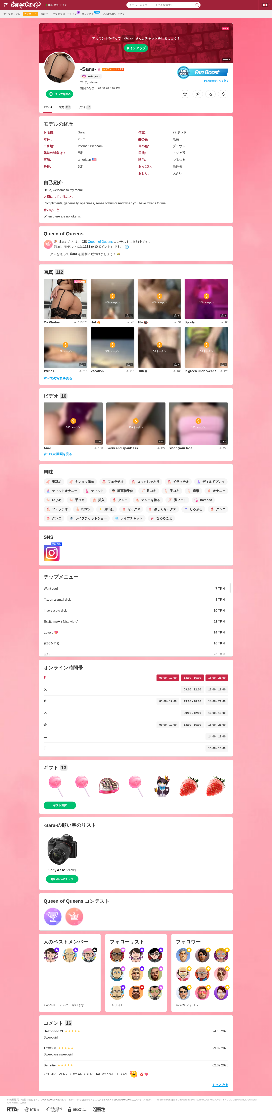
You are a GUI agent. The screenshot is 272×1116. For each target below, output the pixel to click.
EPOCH (107, 1099)
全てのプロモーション (65, 14)
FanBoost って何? (216, 80)
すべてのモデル (12, 14)
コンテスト (88, 14)
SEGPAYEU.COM (122, 1099)
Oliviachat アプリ (113, 14)
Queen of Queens (100, 241)
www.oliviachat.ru (56, 1099)
